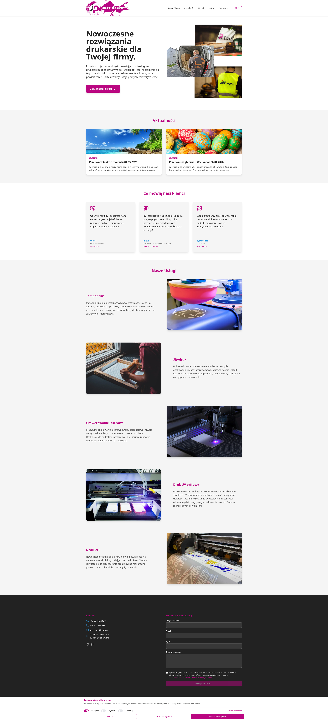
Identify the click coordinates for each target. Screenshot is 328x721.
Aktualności (189, 8)
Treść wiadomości (173, 652)
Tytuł (168, 641)
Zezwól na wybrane (164, 716)
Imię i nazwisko (172, 620)
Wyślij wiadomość (204, 683)
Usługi (201, 8)
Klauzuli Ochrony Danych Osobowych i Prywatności (191, 677)
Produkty (222, 8)
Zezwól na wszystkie (217, 716)
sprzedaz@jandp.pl (99, 630)
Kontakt (211, 8)
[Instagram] (92, 644)
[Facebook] (87, 644)
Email (168, 631)
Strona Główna (174, 8)
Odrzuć (110, 716)
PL (239, 8)
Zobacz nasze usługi (101, 88)
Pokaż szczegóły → (236, 710)
